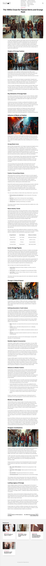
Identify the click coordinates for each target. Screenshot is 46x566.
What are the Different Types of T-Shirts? (8, 535)
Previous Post (15, 514)
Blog (28, 5)
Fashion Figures (23, 4)
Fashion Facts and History (31, 1)
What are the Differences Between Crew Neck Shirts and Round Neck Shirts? (36, 536)
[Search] (42, 3)
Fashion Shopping (30, 4)
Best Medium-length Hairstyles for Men (8, 553)
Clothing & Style (23, 0)
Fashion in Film (23, 3)
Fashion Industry (30, 3)
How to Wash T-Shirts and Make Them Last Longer (22, 535)
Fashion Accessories (31, 0)
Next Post (31, 514)
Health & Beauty (23, 5)
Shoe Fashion (23, 1)
